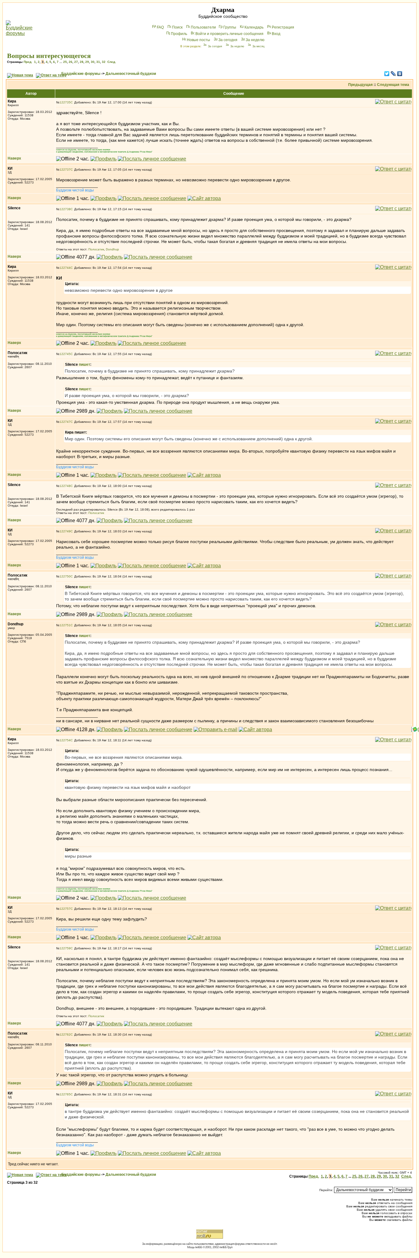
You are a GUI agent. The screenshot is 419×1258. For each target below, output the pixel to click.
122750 (65, 576)
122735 (65, 102)
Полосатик (96, 249)
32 (104, 62)
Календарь (253, 27)
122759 (65, 948)
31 (98, 62)
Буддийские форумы (80, 73)
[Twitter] (387, 74)
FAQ (160, 27)
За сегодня (227, 40)
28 (81, 62)
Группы (229, 27)
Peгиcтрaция (283, 27)
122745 (65, 354)
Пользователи (203, 27)
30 (92, 62)
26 (70, 62)
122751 (65, 625)
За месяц (258, 46)
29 (87, 62)
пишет (84, 364)
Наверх (14, 158)
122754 (65, 740)
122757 (65, 908)
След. (111, 62)
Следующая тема (393, 85)
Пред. (28, 62)
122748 (65, 486)
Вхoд (276, 34)
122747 (65, 421)
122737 (65, 169)
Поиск (177, 27)
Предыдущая (360, 85)
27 (76, 62)
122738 (65, 209)
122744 (65, 267)
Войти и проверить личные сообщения (229, 34)
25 (65, 62)
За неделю (255, 40)
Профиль (179, 34)
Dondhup (112, 249)
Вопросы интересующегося (49, 56)
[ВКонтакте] (400, 74)
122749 (65, 531)
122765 (65, 1094)
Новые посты (198, 40)
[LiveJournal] (393, 74)
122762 (65, 1034)
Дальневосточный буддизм (131, 73)
